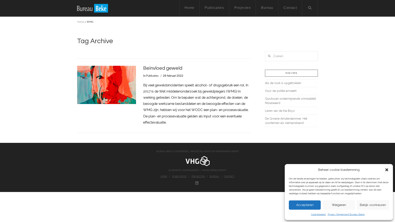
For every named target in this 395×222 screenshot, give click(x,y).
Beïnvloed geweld (162, 68)
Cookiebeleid (318, 214)
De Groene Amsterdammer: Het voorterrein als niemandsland (286, 121)
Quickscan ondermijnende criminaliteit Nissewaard (290, 101)
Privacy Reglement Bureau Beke (346, 214)
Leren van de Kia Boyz (280, 110)
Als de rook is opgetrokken (283, 83)
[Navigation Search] (310, 8)
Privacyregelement (214, 170)
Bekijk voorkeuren (373, 205)
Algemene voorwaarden (184, 170)
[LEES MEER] (106, 85)
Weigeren (339, 205)
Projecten (198, 176)
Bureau (214, 176)
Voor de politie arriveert (280, 90)
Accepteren (305, 205)
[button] (387, 170)
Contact (229, 176)
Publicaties (152, 76)
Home (80, 21)
